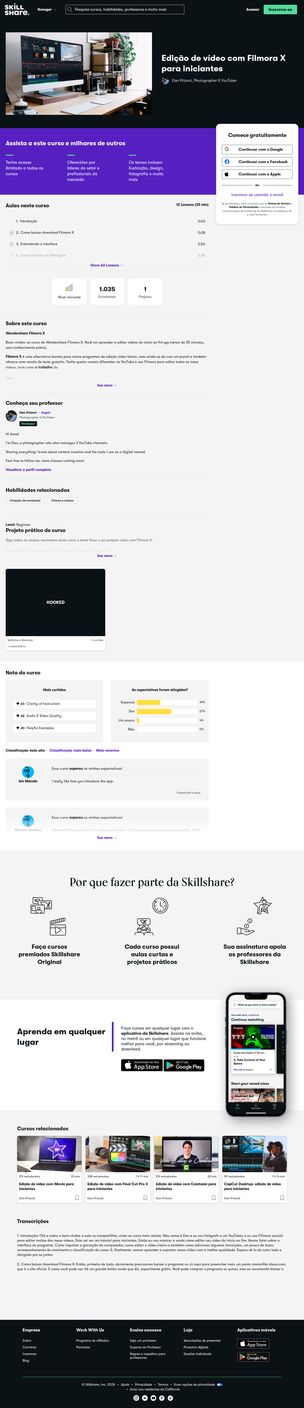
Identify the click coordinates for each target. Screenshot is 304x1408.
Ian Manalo (28, 781)
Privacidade (143, 1384)
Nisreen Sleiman (28, 830)
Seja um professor (143, 1340)
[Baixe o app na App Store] (259, 1344)
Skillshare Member (20, 640)
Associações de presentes (202, 1340)
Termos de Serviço (279, 203)
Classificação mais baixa (70, 750)
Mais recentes (107, 750)
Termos (163, 1384)
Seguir (46, 412)
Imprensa (29, 1354)
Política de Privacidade (243, 207)
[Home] (17, 9)
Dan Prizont (35, 412)
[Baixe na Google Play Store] (185, 1065)
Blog (26, 1360)
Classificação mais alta (25, 750)
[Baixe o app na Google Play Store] (259, 1357)
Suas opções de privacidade (194, 1384)
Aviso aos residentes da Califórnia (155, 1389)
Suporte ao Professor (145, 1347)
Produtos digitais (196, 1347)
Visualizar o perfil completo (28, 469)
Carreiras (29, 1347)
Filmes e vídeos (63, 500)
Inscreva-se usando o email (257, 194)
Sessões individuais (197, 1354)
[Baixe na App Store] (140, 1065)
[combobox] (125, 9)
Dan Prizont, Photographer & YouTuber (204, 80)
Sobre (27, 1340)
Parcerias (83, 1347)
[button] (55, 9)
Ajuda (125, 1384)
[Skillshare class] (49, 1154)
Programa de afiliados (92, 1340)
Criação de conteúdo (25, 500)
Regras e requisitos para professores (147, 1356)
